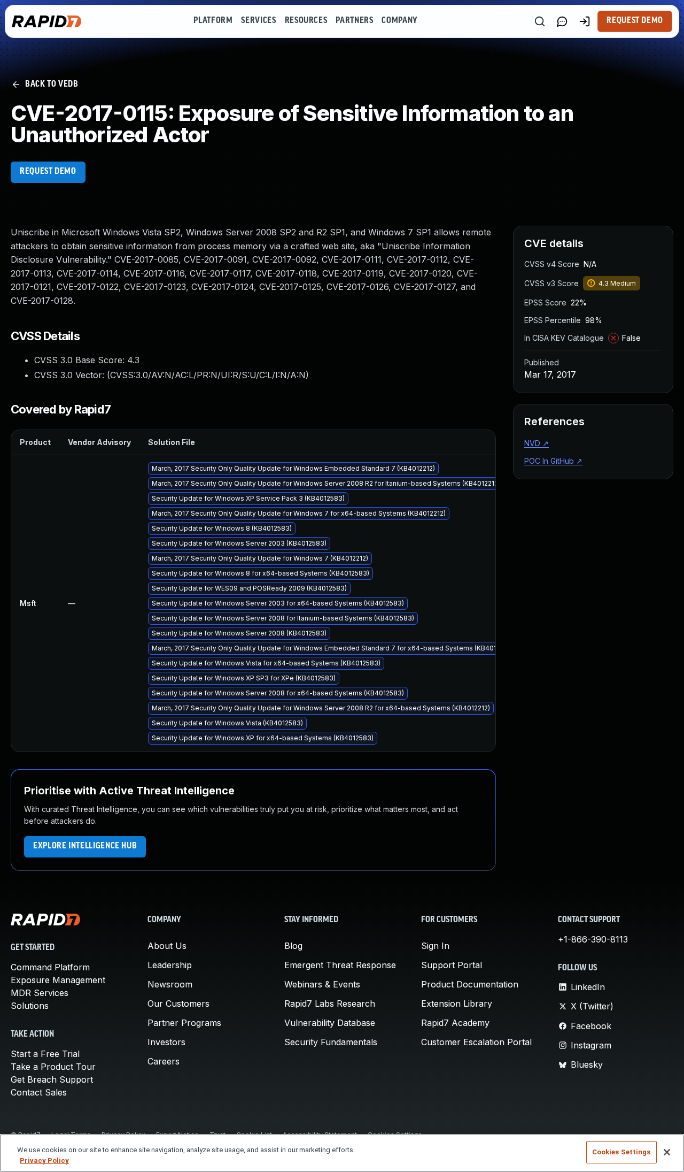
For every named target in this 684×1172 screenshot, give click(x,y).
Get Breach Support (52, 1079)
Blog (293, 945)
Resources (306, 21)
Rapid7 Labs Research (329, 1003)
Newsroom (169, 984)
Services (258, 21)
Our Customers (178, 1003)
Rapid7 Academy (455, 1022)
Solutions (30, 1005)
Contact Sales (39, 1092)
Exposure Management (58, 980)
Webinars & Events (322, 984)
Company (399, 21)
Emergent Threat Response (340, 965)
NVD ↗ (536, 443)
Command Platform (50, 967)
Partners (354, 21)
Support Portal (451, 965)
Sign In (435, 945)
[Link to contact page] (562, 21)
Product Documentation (469, 984)
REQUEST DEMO (48, 171)
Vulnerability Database (329, 1022)
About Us (166, 945)
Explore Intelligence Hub (85, 846)
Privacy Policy (44, 1160)
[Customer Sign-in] (584, 21)
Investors (166, 1042)
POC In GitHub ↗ (553, 460)
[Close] (667, 1152)
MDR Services (39, 992)
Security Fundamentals (330, 1042)
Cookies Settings (621, 1152)
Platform (212, 21)
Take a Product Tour (53, 1066)
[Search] (539, 21)
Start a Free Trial (45, 1053)
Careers (163, 1061)
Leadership (169, 965)
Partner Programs (184, 1022)
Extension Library (456, 1003)
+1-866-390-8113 (593, 939)
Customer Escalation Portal (476, 1042)
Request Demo (635, 21)
